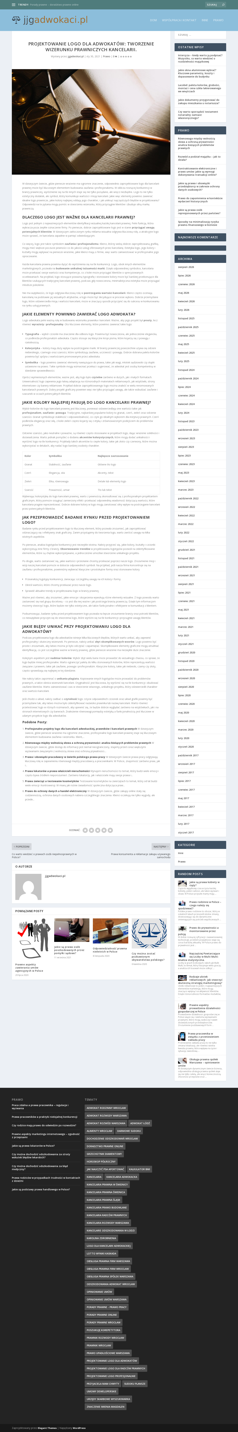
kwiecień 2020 (186, 721)
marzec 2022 (185, 524)
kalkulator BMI (139, 1169)
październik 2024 (188, 378)
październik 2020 (188, 669)
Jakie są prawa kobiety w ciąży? (204, 883)
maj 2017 (183, 798)
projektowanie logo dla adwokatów (112, 1360)
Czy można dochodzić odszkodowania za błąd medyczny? (40, 1167)
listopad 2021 (186, 558)
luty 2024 (183, 412)
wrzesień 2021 (186, 575)
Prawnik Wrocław (99, 1345)
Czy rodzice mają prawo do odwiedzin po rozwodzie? (44, 1125)
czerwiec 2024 (186, 395)
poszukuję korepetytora (103, 1330)
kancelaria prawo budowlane (107, 1207)
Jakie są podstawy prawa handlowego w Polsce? (41, 1189)
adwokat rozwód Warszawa (106, 1123)
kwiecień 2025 (186, 352)
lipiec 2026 (184, 275)
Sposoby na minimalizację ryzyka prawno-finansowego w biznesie (198, 223)
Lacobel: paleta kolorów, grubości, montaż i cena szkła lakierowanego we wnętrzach (199, 88)
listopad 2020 (186, 661)
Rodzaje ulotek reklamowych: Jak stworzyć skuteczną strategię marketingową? (200, 980)
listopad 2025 (186, 318)
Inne (205, 20)
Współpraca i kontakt (179, 20)
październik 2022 (188, 498)
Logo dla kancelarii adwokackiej (109, 1245)
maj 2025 (183, 344)
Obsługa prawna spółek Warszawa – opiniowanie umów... (62, 4)
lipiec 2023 (184, 455)
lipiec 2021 (184, 592)
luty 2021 (183, 635)
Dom (153, 20)
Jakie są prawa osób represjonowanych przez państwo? (199, 211)
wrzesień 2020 (186, 678)
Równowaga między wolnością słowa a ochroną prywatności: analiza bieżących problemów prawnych (88, 742)
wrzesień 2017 (186, 764)
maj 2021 (183, 609)
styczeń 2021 (186, 644)
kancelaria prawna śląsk (103, 1199)
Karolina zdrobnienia (101, 1238)
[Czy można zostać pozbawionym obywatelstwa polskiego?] (149, 933)
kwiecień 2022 (186, 515)
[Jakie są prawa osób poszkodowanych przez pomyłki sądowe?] (72, 930)
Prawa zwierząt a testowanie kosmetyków (52, 781)
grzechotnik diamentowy (104, 1154)
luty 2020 (183, 738)
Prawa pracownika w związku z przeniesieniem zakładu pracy (203, 1036)
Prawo (218, 20)
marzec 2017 (185, 815)
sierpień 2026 (186, 267)
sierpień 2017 (186, 772)
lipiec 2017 (184, 781)
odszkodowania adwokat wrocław (111, 1284)
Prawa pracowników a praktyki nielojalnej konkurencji (44, 1116)
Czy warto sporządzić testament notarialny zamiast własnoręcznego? (198, 115)
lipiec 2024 (184, 387)
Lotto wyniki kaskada (101, 1253)
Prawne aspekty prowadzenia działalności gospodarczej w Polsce (199, 1008)
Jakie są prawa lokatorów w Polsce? (33, 1145)
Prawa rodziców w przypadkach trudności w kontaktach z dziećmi (46, 1179)
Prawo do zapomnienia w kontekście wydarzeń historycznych (200, 200)
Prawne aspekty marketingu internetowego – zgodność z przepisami (46, 1135)
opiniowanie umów (99, 1291)
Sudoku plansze (134, 1383)
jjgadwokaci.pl (76, 56)
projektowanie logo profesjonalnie (111, 1376)
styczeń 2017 (186, 832)
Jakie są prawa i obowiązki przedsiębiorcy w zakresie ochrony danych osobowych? (199, 186)
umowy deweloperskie (101, 1391)
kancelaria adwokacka (121, 1177)
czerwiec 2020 (186, 703)
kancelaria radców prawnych (107, 1215)
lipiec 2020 (184, 695)
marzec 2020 (185, 729)
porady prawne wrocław (103, 1322)
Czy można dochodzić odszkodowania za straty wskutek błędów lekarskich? (41, 1156)
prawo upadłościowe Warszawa (108, 1353)
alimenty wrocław (99, 1131)
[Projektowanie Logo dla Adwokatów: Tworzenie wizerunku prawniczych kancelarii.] (91, 122)
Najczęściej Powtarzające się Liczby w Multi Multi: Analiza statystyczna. (199, 956)
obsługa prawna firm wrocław (108, 1268)
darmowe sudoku (129, 1131)
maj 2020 (183, 712)
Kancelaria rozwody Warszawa (108, 1222)
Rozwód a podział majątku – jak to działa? (199, 158)
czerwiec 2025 (186, 335)
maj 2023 (183, 472)
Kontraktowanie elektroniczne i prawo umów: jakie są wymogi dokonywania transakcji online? (197, 171)
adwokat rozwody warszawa (107, 1115)
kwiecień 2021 (186, 618)
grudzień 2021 (186, 549)
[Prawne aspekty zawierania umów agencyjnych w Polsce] (33, 938)
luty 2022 (183, 532)
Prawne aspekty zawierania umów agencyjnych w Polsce (29, 967)
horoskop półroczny (101, 1161)
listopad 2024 (186, 370)
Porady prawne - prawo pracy (106, 1307)
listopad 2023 (186, 421)
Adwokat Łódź (140, 1123)
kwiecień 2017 (186, 806)
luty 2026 (183, 309)
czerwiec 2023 (186, 464)
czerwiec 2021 (186, 601)
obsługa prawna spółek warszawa (110, 1276)
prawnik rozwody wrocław (105, 1337)
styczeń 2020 (186, 746)
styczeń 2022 (186, 541)
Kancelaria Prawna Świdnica (106, 1192)
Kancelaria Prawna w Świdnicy (107, 1184)
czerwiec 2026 (186, 284)
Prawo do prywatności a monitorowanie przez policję (198, 931)
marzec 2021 (185, 627)
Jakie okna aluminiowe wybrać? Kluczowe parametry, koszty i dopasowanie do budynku (197, 73)
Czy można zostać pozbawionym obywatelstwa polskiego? (148, 956)
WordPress (79, 1428)
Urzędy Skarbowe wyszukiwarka (108, 1399)
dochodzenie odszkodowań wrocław (112, 1138)
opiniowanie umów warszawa (106, 1299)
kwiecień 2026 (186, 301)
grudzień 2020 (186, 652)
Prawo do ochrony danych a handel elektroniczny (56, 791)
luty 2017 (183, 823)
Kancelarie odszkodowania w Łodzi (111, 1230)
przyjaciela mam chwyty (103, 1383)
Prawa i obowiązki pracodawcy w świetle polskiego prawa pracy (65, 757)
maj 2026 (183, 292)
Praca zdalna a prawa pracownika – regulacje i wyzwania (40, 1106)
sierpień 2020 (186, 686)
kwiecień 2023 (186, 481)
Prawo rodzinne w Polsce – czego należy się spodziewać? (199, 905)
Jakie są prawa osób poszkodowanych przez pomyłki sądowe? (69, 950)
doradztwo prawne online (105, 1146)
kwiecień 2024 (186, 404)
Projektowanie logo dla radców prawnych (116, 1368)
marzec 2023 (185, 489)
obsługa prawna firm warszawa (108, 1261)
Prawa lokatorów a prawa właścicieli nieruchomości (57, 771)
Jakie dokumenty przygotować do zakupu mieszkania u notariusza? (198, 101)
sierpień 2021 (186, 584)
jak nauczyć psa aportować (105, 1169)
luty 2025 (183, 361)
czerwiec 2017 (186, 789)
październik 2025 (188, 327)
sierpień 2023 (186, 446)
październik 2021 (188, 566)
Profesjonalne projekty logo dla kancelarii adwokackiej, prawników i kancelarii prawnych (81, 728)
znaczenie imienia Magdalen (105, 1406)
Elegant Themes (47, 1428)
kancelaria (94, 1177)
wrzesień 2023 (186, 438)
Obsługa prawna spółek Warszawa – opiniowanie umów (199, 1062)
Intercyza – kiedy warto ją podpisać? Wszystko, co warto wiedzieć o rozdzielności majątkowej (200, 58)
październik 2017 (188, 755)
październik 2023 (188, 429)
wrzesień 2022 (186, 507)
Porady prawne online (102, 1314)
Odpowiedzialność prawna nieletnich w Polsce (110, 950)
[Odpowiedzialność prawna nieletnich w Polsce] (110, 930)
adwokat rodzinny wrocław (106, 1108)
